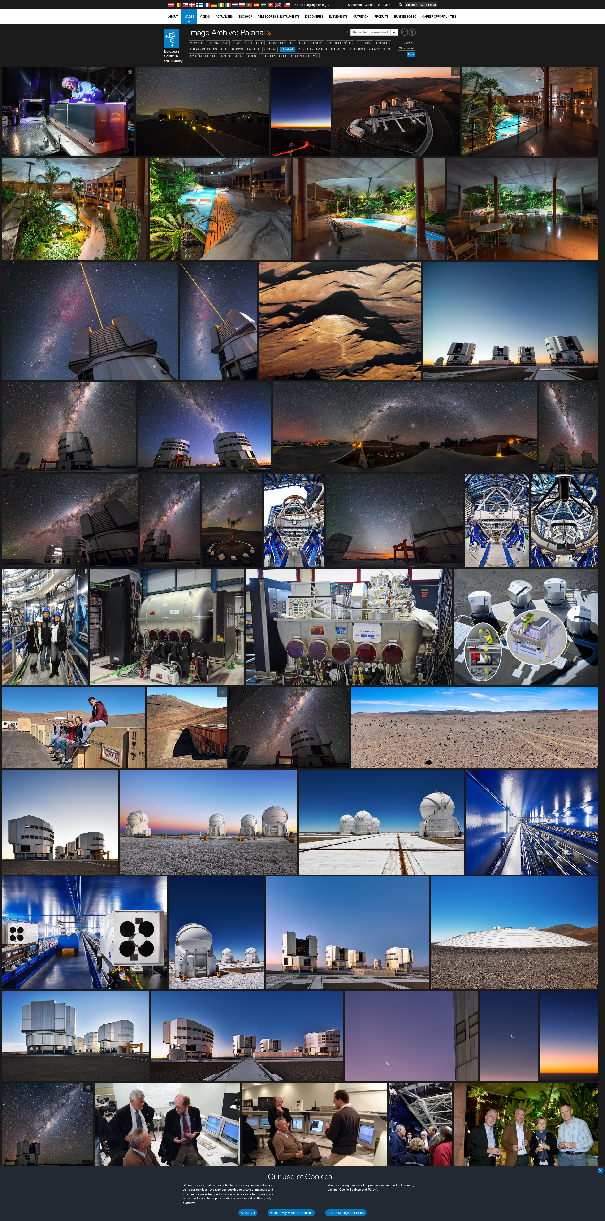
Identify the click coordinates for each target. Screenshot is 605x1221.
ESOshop (245, 16)
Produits (381, 16)
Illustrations (232, 49)
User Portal (428, 5)
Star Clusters (231, 56)
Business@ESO (405, 16)
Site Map (384, 5)
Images (189, 16)
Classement (406, 48)
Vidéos (205, 16)
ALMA (237, 43)
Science (411, 5)
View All (196, 43)
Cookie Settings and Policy (346, 1213)
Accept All (248, 1213)
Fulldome (364, 43)
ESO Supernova (311, 43)
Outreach (361, 16)
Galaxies (383, 43)
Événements (338, 16)
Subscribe (355, 5)
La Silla (253, 49)
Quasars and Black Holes (369, 49)
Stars (251, 56)
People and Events (312, 49)
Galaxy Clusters (203, 49)
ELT (292, 43)
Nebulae (270, 49)
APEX (248, 43)
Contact (370, 5)
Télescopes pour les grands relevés (289, 56)
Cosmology (277, 43)
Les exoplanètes (340, 43)
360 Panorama (218, 43)
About (173, 16)
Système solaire (203, 56)
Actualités (224, 16)
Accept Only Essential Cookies (291, 1213)
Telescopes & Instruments (278, 16)
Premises (338, 49)
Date (411, 54)
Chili (260, 43)
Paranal (287, 49)
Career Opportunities (439, 16)
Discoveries (314, 16)
